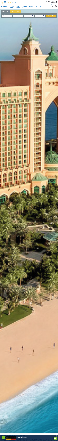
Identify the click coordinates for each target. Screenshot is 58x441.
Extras (41, 6)
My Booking (41, 2)
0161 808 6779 (54, 2)
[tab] (5, 11)
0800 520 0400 (52, 1)
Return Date (37, 13)
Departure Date (27, 13)
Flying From (4, 13)
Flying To (15, 13)
